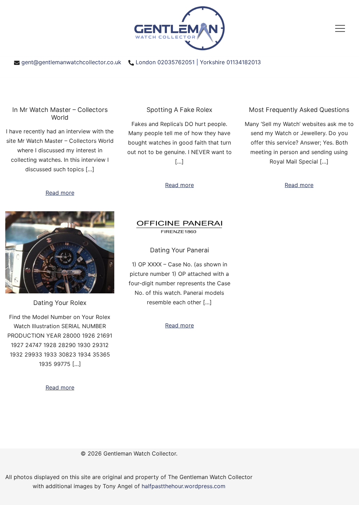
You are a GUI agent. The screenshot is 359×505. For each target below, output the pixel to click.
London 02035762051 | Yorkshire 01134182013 (198, 62)
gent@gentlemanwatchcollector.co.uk (71, 62)
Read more (60, 192)
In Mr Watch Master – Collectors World (60, 113)
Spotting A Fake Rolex (179, 109)
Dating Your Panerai (179, 250)
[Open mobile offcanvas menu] (340, 28)
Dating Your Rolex (60, 302)
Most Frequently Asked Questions (299, 109)
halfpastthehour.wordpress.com (183, 486)
